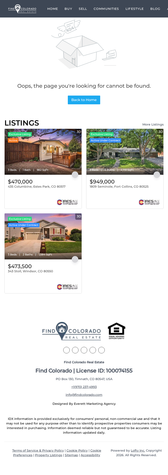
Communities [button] (106, 9)
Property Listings (48, 455)
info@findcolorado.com (84, 395)
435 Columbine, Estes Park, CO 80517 (36, 187)
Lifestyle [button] (135, 9)
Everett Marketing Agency (95, 404)
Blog (155, 9)
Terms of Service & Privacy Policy (38, 450)
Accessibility (90, 455)
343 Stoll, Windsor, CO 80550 (30, 271)
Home (52, 9)
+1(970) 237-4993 (84, 387)
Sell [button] (83, 9)
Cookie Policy (77, 450)
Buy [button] (68, 9)
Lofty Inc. (138, 450)
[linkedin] (75, 350)
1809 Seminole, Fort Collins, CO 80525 (119, 187)
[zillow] (84, 350)
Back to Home (84, 100)
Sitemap (71, 455)
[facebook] (66, 350)
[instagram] (92, 350)
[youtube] (101, 350)
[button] (22, 8)
